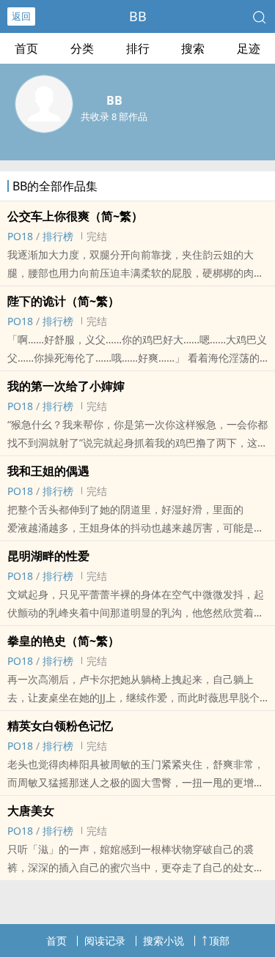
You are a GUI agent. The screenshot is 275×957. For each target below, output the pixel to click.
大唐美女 (30, 811)
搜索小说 (163, 940)
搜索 (193, 48)
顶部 (219, 940)
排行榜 (58, 236)
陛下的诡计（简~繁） (63, 301)
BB (138, 16)
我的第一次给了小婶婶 (66, 386)
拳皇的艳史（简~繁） (63, 641)
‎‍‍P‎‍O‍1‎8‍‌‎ (20, 236)
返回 (21, 16)
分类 (82, 48)
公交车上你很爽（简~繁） (75, 216)
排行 (138, 48)
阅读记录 (104, 940)
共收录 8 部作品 (114, 116)
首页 (26, 48)
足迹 (248, 48)
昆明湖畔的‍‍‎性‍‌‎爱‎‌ (48, 556)
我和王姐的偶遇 (48, 471)
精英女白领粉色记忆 (60, 726)
